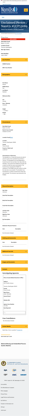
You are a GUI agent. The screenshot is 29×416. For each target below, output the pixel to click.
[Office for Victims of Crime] (14, 374)
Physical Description (7, 186)
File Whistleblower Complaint (7, 387)
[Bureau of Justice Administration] (5, 369)
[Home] (9, 10)
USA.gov (3, 407)
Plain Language (4, 390)
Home (3, 17)
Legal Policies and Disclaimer (7, 397)
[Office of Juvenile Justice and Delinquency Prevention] (5, 375)
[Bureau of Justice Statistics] (14, 371)
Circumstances (6, 122)
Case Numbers (6, 59)
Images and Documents (8, 262)
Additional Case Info (7, 251)
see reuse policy (18, 33)
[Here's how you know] (14, 2)
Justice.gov (3, 410)
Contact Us (19, 330)
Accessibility (4, 384)
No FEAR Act (4, 400)
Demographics (6, 74)
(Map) (11, 137)
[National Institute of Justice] (23, 369)
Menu (26, 10)
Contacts (4, 269)
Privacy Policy (4, 394)
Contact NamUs (6, 326)
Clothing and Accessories (9, 238)
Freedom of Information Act (7, 403)
